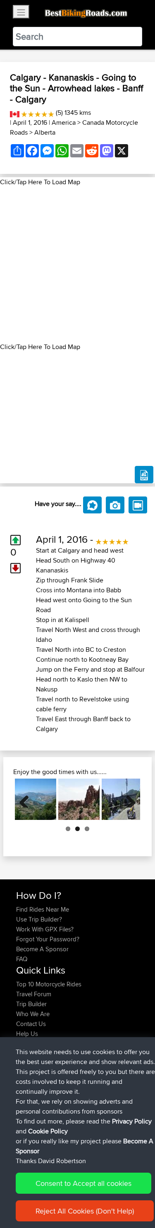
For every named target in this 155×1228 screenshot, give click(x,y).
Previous (27, 799)
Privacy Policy (132, 1121)
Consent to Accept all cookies (83, 1183)
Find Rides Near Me (42, 909)
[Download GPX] (144, 474)
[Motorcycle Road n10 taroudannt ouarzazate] (79, 799)
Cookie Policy (48, 1131)
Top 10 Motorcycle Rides (48, 984)
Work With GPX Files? (45, 929)
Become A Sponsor (42, 949)
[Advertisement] (77, 264)
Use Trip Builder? (39, 919)
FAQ (21, 959)
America (64, 122)
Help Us (27, 1033)
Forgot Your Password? (47, 939)
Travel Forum (33, 994)
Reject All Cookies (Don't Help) (85, 1211)
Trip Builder (31, 1004)
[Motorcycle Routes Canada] (14, 112)
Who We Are (33, 1013)
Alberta (44, 132)
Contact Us (31, 1023)
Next (127, 799)
